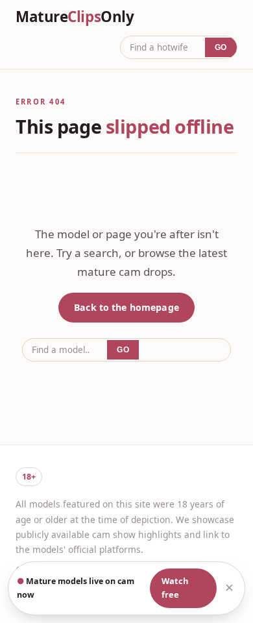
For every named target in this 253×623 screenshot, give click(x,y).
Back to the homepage (126, 307)
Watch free (175, 588)
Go (221, 47)
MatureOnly (75, 17)
